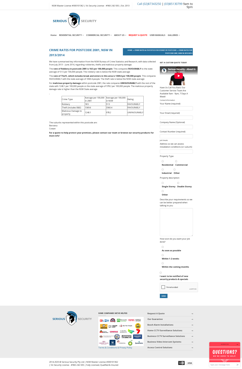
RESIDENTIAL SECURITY (70, 35)
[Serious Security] (74, 20)
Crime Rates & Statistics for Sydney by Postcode (155, 50)
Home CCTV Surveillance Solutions (164, 330)
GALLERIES (173, 35)
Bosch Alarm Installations (160, 324)
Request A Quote (156, 313)
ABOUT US (119, 35)
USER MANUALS (157, 35)
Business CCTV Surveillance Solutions (166, 336)
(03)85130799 (173, 4)
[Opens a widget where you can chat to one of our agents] (224, 354)
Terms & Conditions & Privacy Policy (115, 347)
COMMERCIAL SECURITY (98, 35)
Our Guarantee (155, 319)
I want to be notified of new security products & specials (174, 278)
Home (54, 35)
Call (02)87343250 (149, 4)
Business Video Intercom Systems (164, 341)
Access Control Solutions (159, 347)
